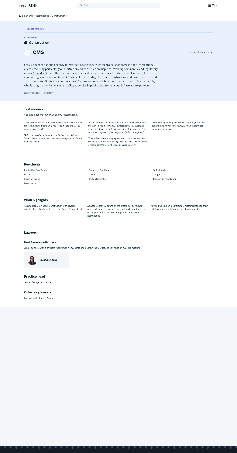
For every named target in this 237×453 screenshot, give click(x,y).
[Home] (46, 5)
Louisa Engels (145, 81)
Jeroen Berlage (88, 77)
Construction (58, 16)
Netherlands (42, 16)
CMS (38, 52)
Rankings (28, 16)
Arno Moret (40, 73)
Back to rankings (35, 29)
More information (199, 52)
